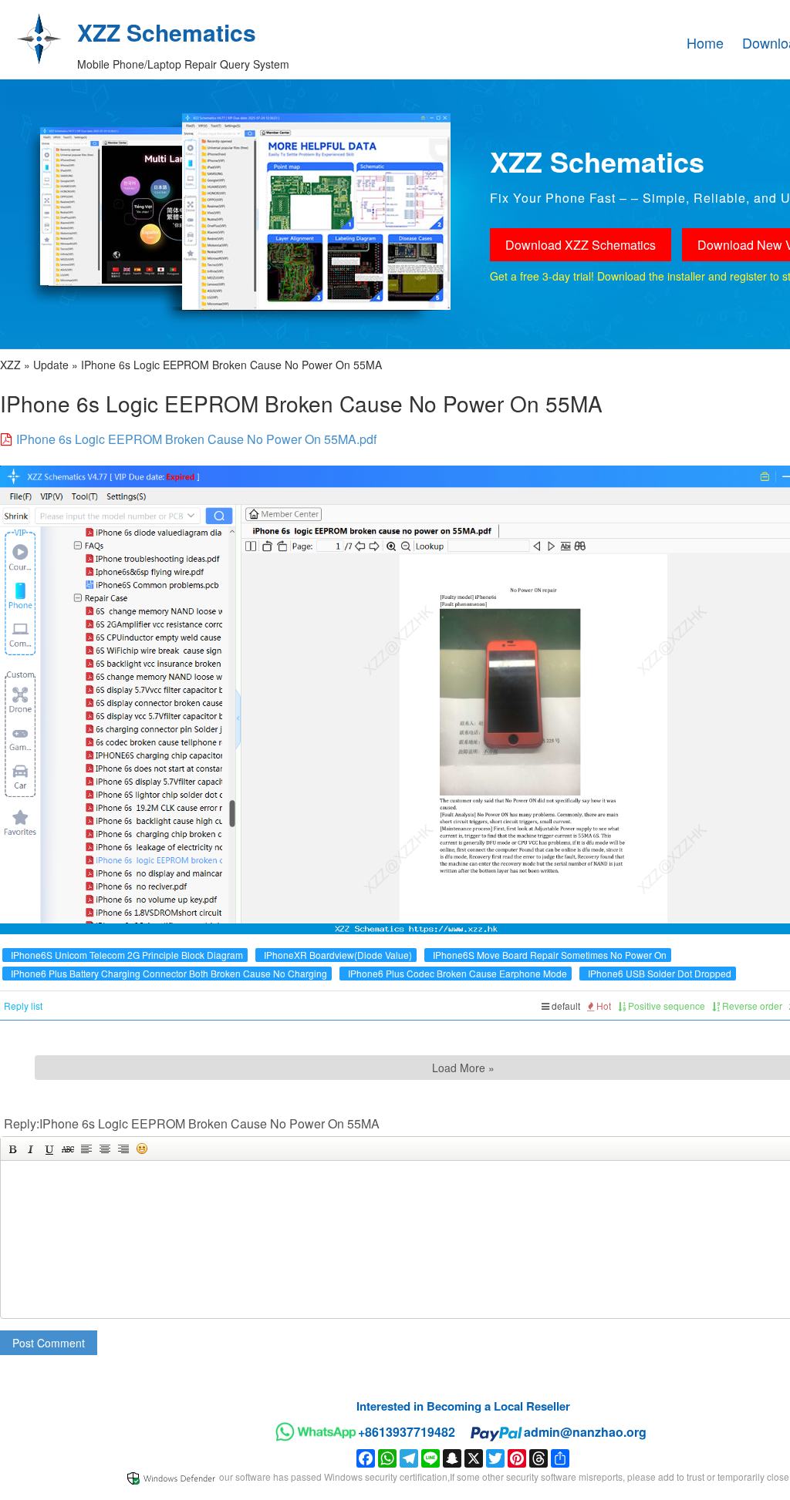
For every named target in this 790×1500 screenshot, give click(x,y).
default (564, 1005)
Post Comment (48, 1342)
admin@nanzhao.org (585, 1432)
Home (705, 42)
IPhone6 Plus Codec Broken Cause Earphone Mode (457, 973)
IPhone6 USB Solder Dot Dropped (659, 973)
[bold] (12, 1148)
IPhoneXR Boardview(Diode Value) (338, 954)
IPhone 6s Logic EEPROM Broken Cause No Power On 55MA (231, 364)
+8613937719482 (406, 1432)
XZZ (10, 364)
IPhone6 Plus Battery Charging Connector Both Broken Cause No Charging (169, 973)
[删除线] (68, 1148)
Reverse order (751, 1005)
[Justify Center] (105, 1148)
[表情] (142, 1148)
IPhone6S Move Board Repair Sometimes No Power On (550, 954)
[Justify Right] (123, 1148)
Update (51, 364)
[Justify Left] (86, 1148)
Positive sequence (665, 1005)
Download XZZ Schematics (580, 245)
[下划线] (49, 1148)
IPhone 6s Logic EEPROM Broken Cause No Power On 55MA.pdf (196, 439)
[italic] (31, 1148)
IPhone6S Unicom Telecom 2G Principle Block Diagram (127, 954)
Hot (602, 1005)
